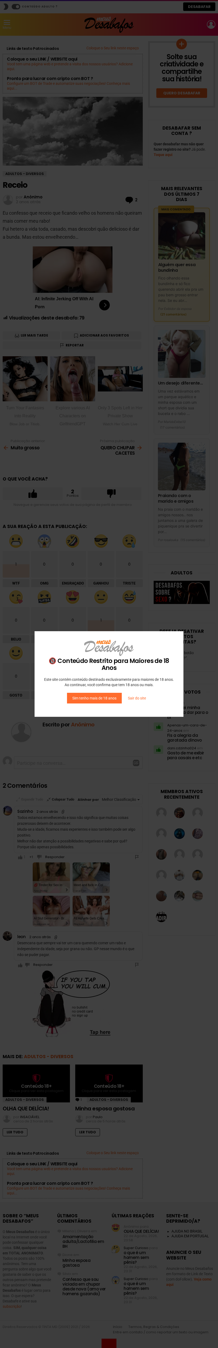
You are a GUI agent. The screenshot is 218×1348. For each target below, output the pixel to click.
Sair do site (137, 698)
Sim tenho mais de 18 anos (94, 698)
